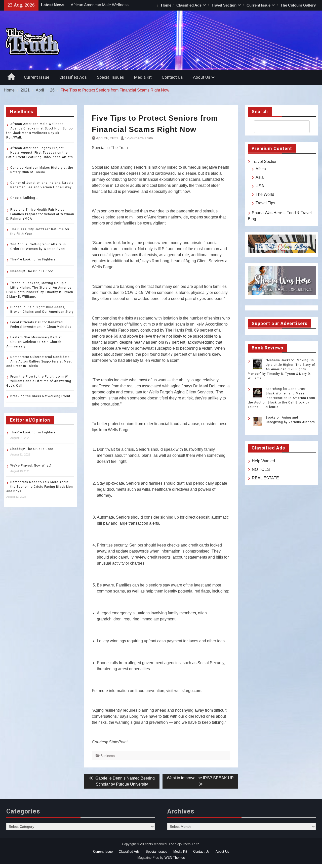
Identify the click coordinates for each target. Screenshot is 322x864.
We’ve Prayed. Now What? (31, 465)
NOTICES (261, 469)
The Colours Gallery (298, 5)
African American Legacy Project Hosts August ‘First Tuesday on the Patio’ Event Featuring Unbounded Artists (39, 152)
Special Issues (110, 77)
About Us (201, 77)
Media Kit (143, 77)
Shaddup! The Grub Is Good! (32, 271)
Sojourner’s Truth (139, 138)
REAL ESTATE (265, 478)
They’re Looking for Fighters (33, 259)
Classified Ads (189, 5)
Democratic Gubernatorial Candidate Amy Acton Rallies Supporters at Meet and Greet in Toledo (39, 361)
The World (265, 194)
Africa (261, 169)
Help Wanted (263, 461)
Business (107, 756)
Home (166, 5)
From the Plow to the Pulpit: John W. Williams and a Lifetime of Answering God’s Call (38, 381)
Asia (260, 177)
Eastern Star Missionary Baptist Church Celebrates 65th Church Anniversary (34, 342)
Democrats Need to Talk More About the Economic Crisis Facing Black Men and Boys (39, 486)
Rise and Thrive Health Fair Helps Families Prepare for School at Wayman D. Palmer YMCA (40, 214)
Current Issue (258, 5)
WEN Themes (175, 857)
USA (260, 186)
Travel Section (224, 5)
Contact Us (172, 77)
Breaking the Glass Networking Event (40, 396)
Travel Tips (265, 203)
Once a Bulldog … (24, 198)
